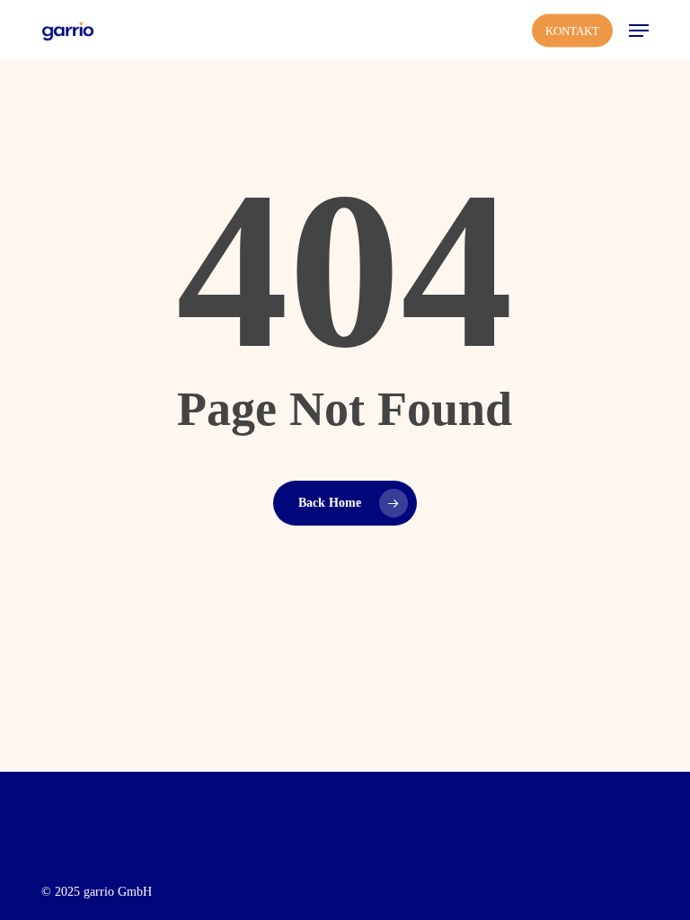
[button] (639, 31)
